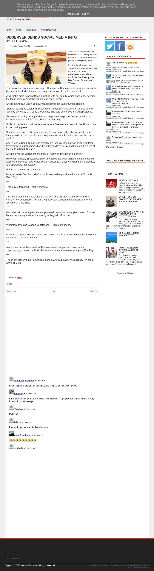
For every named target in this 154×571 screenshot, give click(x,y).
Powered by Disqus (114, 147)
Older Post (94, 291)
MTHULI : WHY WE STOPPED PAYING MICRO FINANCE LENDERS (131, 199)
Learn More (72, 14)
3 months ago (139, 94)
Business (31, 30)
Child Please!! (118, 63)
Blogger (130, 273)
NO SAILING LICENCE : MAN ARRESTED (129, 234)
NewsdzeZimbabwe (29, 565)
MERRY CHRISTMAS (128, 180)
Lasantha (125, 565)
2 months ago (139, 71)
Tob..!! (114, 75)
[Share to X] (7, 283)
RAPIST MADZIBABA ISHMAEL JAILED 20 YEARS (128, 250)
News (19, 30)
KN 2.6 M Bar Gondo (121, 86)
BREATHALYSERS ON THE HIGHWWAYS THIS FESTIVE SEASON (131, 214)
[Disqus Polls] (52, 335)
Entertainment (48, 30)
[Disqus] (52, 413)
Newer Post (11, 291)
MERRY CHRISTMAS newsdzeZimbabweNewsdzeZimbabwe (119, 93)
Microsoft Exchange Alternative (138, 567)
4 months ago (139, 118)
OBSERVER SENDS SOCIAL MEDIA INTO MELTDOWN (41, 39)
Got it (85, 14)
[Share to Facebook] (10, 283)
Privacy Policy (13, 558)
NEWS (19, 277)
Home (8, 30)
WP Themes (104, 565)
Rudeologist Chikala (121, 111)
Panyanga (116, 137)
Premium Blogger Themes (139, 565)
